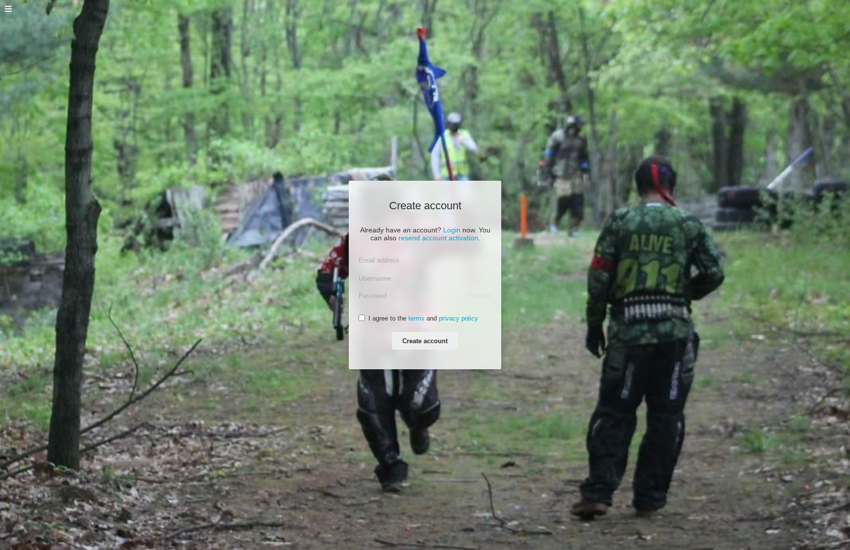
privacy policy (458, 318)
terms (416, 318)
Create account (425, 341)
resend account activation (438, 238)
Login (451, 230)
